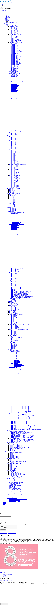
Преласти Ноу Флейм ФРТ (14, 457)
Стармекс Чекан (14, 116)
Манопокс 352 (14, 138)
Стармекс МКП (14, 111)
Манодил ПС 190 (14, 262)
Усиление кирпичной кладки (14, 129)
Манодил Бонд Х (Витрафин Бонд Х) (18, 267)
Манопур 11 (13, 154)
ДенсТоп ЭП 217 (12, 199)
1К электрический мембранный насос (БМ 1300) (20, 410)
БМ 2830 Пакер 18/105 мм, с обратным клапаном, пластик (22, 439)
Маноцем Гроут (14, 141)
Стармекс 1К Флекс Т (15, 67)
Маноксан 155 (14, 174)
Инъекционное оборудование (12, 401)
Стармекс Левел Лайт (15, 227)
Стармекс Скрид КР (15, 234)
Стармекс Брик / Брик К (18, 369)
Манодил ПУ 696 (14, 265)
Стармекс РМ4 (14, 87)
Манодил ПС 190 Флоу (15, 269)
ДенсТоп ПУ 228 (14, 57)
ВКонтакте (2, 572)
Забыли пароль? (3, 10)
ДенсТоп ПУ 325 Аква (15, 59)
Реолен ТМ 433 (14, 344)
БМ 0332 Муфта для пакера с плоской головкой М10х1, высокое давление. (25, 428)
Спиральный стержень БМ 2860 (17, 131)
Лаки (10, 247)
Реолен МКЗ (13, 343)
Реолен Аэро (13, 336)
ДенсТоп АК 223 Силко (15, 50)
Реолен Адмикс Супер (15, 327)
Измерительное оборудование (12, 442)
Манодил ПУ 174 (14, 270)
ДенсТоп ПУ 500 (14, 215)
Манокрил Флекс (14, 176)
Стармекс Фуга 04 (14, 307)
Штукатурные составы (15, 372)
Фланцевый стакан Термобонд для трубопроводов (18, 491)
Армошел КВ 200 (14, 119)
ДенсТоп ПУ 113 (12, 196)
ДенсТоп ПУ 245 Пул (15, 58)
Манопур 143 (13, 150)
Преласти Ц (11, 455)
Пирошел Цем (14, 70)
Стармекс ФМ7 (14, 95)
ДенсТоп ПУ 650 (14, 60)
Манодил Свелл (14, 281)
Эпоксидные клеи (12, 122)
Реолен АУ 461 (14, 339)
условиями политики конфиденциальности (30, 602)
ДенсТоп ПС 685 (14, 55)
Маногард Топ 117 (14, 30)
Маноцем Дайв (14, 142)
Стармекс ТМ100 (14, 90)
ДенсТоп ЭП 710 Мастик (16, 64)
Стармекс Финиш (14, 108)
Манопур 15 (13, 156)
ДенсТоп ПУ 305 (14, 249)
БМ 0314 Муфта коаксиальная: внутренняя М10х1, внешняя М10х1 (23, 425)
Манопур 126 (13, 158)
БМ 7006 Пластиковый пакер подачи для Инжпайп (20, 297)
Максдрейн (13, 77)
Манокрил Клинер (14, 179)
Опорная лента (12, 487)
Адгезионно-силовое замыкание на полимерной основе (19, 136)
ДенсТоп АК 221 (14, 49)
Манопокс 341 (12, 189)
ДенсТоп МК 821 (14, 252)
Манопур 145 (13, 137)
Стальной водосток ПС (13, 490)
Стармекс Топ (14, 235)
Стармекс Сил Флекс (15, 39)
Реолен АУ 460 (14, 338)
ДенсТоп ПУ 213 (12, 198)
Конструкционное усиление (12, 117)
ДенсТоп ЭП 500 (14, 213)
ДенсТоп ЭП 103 (14, 246)
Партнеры (7, 16)
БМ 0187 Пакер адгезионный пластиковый (19, 433)
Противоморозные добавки (14, 340)
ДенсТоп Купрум (14, 255)
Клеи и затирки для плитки (12, 301)
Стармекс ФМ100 (14, 93)
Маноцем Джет (14, 143)
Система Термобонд (10, 478)
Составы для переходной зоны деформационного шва (19, 277)
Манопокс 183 (14, 123)
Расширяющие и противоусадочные (16, 337)
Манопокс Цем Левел (15, 225)
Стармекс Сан (14, 394)
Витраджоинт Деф (14, 283)
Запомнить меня (8, 8)
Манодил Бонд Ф (14, 266)
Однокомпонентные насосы (14, 402)
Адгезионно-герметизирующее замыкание (17, 149)
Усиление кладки (12, 397)
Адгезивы (11, 272)
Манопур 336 (13, 279)
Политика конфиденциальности (11, 22)
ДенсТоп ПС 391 (14, 54)
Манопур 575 (13, 168)
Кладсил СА (11, 467)
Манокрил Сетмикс (15, 79)
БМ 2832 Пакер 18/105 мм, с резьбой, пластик (19, 441)
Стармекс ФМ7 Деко (15, 231)
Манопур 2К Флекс (15, 163)
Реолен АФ (13, 341)
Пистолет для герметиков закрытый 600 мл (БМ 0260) (19, 447)
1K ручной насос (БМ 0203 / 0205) (17, 403)
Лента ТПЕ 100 (12, 481)
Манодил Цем (14, 263)
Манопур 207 (13, 155)
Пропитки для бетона (13, 29)
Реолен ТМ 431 (14, 323)
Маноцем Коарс (14, 144)
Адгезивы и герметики (11, 260)
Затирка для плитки (13, 305)
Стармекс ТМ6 (14, 91)
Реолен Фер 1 (13, 346)
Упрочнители (11, 233)
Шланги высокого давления (14, 420)
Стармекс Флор (14, 228)
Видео (4, 504)
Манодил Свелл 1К (15, 271)
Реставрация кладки (13, 367)
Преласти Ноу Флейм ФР (14, 456)
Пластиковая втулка (13, 496)
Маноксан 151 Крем (15, 172)
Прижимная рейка (12, 484)
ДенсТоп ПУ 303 (12, 204)
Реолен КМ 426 (14, 315)
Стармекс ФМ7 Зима (15, 96)
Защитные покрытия (15, 357)
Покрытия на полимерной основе (15, 42)
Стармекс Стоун (17, 371)
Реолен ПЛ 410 (14, 318)
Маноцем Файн (14, 147)
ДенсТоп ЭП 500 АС (15, 214)
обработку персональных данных (13, 524)
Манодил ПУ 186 (14, 264)
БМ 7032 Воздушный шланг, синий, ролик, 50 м (20, 292)
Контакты (4, 506)
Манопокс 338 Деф (14, 278)
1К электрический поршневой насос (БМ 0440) (20, 408)
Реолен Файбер (14, 345)
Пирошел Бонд (14, 69)
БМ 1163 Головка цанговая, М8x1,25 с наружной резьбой (22, 296)
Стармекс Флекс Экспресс (16, 40)
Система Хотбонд (10, 492)
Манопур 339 (13, 275)
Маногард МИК (12, 203)
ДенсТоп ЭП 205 (14, 46)
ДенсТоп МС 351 (14, 53)
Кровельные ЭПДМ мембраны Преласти (14, 452)
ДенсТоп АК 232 (14, 52)
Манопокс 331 (14, 99)
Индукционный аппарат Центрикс (15, 495)
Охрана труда (7, 20)
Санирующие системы (13, 71)
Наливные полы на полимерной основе (16, 212)
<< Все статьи (3, 570)
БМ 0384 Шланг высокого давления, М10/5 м (19, 423)
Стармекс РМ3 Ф (14, 86)
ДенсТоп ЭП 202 (14, 45)
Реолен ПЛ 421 (14, 321)
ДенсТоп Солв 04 (12, 206)
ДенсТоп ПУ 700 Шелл (15, 62)
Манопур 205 (13, 160)
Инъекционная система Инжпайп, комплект (19, 287)
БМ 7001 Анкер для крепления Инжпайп (19, 293)
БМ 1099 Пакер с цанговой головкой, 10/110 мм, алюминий (22, 435)
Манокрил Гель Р (14, 166)
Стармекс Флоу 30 (14, 230)
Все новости (5, 507)
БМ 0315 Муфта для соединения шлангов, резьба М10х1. (22, 426)
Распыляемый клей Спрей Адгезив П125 (16, 476)
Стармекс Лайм (16, 374)
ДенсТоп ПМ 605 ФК (15, 218)
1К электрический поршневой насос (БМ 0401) (20, 406)
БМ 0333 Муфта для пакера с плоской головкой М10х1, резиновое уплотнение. (26, 429)
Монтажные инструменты (12, 498)
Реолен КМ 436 (14, 316)
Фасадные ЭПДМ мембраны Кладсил (14, 463)
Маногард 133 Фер (14, 110)
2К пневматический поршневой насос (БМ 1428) (20, 417)
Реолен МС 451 (14, 332)
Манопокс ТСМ (14, 134)
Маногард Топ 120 (12, 209)
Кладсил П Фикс (12, 469)
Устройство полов (10, 211)
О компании (5, 14)
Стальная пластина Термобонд (15, 485)
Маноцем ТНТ (14, 114)
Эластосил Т (11, 459)
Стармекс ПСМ (14, 74)
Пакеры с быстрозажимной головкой (16, 438)
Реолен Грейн (13, 330)
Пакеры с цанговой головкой (14, 434)
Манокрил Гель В (14, 165)
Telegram (9, 572)
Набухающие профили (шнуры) (15, 280)
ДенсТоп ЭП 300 (14, 248)
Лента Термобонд (12, 479)
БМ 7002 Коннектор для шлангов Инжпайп (19, 294)
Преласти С (11, 453)
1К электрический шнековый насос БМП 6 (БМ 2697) (21, 411)
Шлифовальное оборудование (14, 501)
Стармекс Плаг (14, 115)
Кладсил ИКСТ (12, 464)
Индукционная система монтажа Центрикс (15, 494)
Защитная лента (12, 486)
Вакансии (6, 19)
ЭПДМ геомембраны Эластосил (13, 458)
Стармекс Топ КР (14, 236)
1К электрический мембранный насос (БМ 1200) (20, 409)
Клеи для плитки (12, 302)
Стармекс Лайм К (17, 370)
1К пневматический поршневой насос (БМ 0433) (20, 412)
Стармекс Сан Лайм (15, 395)
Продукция (5, 23)
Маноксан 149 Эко (14, 171)
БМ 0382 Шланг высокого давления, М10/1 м (19, 421)
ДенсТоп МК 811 (14, 221)
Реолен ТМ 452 (14, 334)
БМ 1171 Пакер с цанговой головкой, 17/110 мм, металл (21, 437)
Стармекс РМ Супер (15, 82)
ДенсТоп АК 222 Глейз (18, 359)
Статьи (6, 18)
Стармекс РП (13, 89)
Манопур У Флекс (14, 151)
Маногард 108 (14, 43)
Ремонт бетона (9, 80)
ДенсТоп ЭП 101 (14, 245)
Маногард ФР (14, 78)
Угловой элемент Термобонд (14, 483)
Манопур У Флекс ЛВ (15, 152)
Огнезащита (11, 126)
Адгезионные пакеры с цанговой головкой (17, 431)
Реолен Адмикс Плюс (15, 326)
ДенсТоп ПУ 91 (14, 76)
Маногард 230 (14, 27)
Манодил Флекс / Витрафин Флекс (17, 268)
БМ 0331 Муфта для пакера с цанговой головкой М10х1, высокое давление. (25, 427)
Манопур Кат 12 (14, 183)
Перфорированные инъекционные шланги (17, 286)
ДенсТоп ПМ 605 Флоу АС (16, 222)
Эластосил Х (11, 460)
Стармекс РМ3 (14, 84)
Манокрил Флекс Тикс (15, 178)
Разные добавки (12, 342)
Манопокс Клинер (14, 180)
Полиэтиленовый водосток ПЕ (15, 489)
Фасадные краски (14, 363)
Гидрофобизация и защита (14, 350)
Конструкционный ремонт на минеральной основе (18, 81)
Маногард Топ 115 (14, 33)
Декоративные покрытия (11, 310)
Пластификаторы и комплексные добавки (17, 314)
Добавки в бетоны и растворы (12, 313)
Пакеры (8, 430)
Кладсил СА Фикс (12, 468)
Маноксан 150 (14, 170)
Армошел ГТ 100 (14, 75)
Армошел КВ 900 (14, 121)
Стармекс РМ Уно (14, 107)
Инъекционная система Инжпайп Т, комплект (20, 288)
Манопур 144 (13, 162)
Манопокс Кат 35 (14, 182)
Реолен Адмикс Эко (15, 328)
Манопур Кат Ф (14, 184)
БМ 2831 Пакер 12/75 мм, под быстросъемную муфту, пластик (23, 440)
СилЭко (6, 451)
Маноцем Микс (14, 145)
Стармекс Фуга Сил (15, 309)
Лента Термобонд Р (12, 480)
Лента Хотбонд (12, 493)
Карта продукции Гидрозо (7, 574)
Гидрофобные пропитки (13, 26)
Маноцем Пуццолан (15, 146)
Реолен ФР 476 (14, 348)
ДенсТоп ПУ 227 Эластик (16, 56)
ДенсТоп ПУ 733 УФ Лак (16, 63)
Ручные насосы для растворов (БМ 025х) (16, 448)
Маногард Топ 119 (14, 31)
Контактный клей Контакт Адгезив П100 (17, 474)
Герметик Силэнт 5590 (13, 472)
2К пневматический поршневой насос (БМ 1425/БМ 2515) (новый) (23, 415)
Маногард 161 (16, 356)
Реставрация (9, 349)
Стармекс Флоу (14, 229)
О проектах (5, 509)
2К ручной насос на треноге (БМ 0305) (18, 414)
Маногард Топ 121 (12, 210)
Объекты (4, 503)
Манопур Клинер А (15, 185)
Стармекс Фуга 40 (14, 308)
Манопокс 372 (14, 124)
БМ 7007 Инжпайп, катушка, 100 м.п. (18, 289)
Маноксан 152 (14, 173)
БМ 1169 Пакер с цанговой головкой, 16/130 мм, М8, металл (22, 436)
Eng (2, 3)
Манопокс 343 (12, 190)
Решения (4, 502)
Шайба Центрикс (12, 497)
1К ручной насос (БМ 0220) (16, 404)
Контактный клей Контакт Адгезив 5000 (16, 473)
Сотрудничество (8, 17)
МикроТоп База (12, 311)
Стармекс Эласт (14, 41)
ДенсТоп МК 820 (14, 251)
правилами (23, 524)
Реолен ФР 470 (14, 347)
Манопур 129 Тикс (14, 161)
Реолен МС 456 (14, 333)
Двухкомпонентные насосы (14, 413)
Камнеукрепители (14, 354)
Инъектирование (10, 135)
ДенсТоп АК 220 (14, 48)
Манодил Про (14, 285)
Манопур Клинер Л (15, 186)
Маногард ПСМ (14, 32)
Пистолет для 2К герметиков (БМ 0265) (16, 445)
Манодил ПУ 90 (14, 300)
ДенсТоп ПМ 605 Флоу (15, 217)
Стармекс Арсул (14, 130)
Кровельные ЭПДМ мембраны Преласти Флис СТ (16, 461)
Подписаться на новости (5, 512)
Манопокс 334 (14, 306)
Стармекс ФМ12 (14, 94)
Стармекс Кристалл (15, 37)
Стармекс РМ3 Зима (15, 85)
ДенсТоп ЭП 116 (12, 197)
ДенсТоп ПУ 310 (14, 250)
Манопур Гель (14, 167)
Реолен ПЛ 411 (14, 319)
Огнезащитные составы (13, 68)
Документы (5, 505)
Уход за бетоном (10, 207)
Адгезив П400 (11, 471)
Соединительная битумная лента (15, 477)
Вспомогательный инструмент (12, 444)
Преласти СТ (11, 454)
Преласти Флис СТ (12, 462)
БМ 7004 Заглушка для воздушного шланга (19, 295)
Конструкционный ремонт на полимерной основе (18, 98)
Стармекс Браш (12, 449)
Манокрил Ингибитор (15, 181)
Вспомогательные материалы (14, 73)
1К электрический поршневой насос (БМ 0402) (20, 407)
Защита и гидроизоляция (11, 25)
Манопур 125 (13, 157)
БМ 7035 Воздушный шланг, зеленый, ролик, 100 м (21, 291)
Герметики (11, 261)
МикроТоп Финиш (12, 312)
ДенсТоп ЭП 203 (12, 201)
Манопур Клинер (14, 177)
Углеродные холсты (13, 118)
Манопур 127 (13, 159)
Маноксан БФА (14, 72)
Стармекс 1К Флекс (15, 36)
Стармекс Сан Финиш (15, 396)
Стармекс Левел (14, 226)
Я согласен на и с (14, 524)
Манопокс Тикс (14, 133)
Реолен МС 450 (14, 331)
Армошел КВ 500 (14, 120)
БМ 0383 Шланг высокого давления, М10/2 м (19, 422)
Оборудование (7, 400)
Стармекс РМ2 (14, 83)
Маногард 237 (14, 28)
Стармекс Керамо (14, 304)
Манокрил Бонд (14, 113)
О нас (6, 15)
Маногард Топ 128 (14, 66)
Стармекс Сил (14, 38)
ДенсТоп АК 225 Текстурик (16, 51)
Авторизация (2, 4)
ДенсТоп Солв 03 (12, 205)
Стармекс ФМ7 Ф (14, 97)
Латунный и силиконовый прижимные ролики (18, 499)
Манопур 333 (13, 274)
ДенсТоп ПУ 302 (14, 47)
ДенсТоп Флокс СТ (15, 257)
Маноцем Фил (14, 148)
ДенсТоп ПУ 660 (14, 61)
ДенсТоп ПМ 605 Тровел (16, 219)
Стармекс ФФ (14, 232)
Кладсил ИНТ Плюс (13, 466)
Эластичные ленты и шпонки (14, 282)
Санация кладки (12, 391)
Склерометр (11, 443)
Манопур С (13, 153)
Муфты (10, 424)
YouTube (6, 572)
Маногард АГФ (14, 65)
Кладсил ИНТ (11, 465)
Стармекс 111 (13, 35)
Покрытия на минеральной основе (15, 34)
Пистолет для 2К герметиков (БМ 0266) (16, 446)
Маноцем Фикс (12, 191)
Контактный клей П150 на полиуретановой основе (18, 475)
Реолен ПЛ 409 (14, 317)
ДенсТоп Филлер (14, 256)
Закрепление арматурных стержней (13, 188)
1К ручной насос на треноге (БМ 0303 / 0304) (19, 405)
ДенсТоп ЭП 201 (14, 44)
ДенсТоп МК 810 (14, 220)
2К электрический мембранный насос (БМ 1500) (20, 416)
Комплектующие (10, 419)
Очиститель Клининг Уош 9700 (15, 488)
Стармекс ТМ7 (14, 92)
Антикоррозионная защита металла (13, 193)
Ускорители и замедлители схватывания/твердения (18, 329)
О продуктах (5, 508)
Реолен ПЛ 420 (14, 320)
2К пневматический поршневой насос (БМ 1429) (20, 418)
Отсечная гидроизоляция (14, 169)
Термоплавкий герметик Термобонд (16, 482)
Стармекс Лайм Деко (17, 366)
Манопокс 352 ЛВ (14, 139)
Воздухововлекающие (13, 335)
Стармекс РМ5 (14, 88)
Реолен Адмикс (14, 325)
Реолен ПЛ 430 (14, 322)
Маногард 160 (16, 355)
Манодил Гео (13, 284)
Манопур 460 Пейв (15, 276)
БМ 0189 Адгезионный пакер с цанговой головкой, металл (22, 432)
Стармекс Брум (12, 450)
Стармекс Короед (17, 373)
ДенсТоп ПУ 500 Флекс (15, 216)
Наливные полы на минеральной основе (16, 224)
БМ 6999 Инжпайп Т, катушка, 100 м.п (18, 290)
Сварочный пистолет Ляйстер (14, 500)
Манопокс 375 (14, 125)
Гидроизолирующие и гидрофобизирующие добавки (19, 324)
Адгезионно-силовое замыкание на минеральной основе (19, 140)
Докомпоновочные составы (16, 368)
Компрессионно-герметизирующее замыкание (17, 164)
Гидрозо (6, 24)
